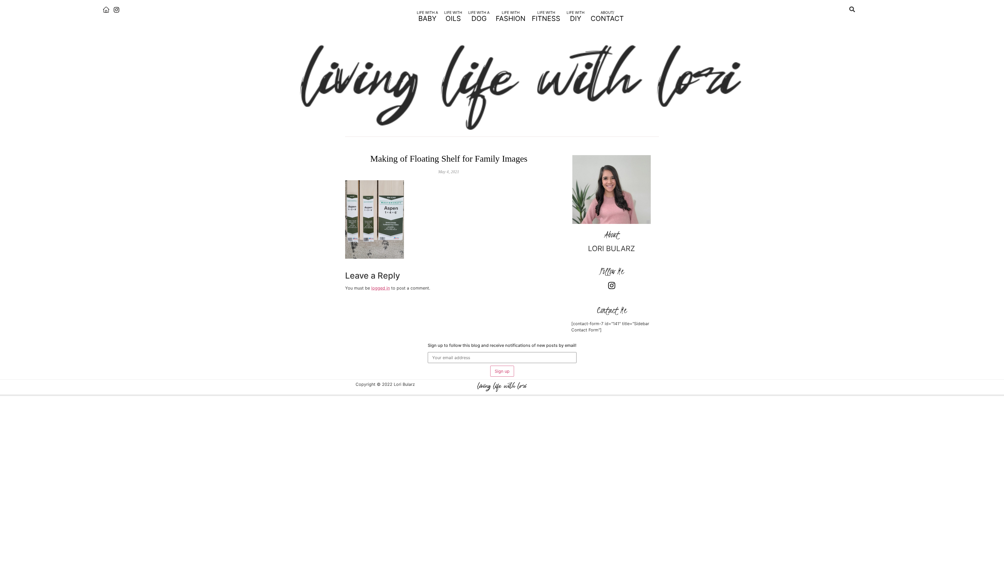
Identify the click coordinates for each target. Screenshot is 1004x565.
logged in (380, 288)
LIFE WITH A (427, 16)
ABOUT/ (607, 16)
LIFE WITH (453, 16)
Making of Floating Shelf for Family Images (448, 158)
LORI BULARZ (611, 248)
